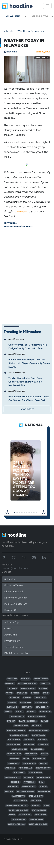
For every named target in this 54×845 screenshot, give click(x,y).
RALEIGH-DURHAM (25, 791)
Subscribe (9, 579)
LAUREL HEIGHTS (19, 749)
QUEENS (43, 787)
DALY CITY (45, 684)
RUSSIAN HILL (44, 791)
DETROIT (31, 712)
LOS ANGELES (37, 749)
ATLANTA (43, 688)
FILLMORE (36, 726)
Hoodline (12, 52)
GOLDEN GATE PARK (19, 735)
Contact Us (10, 610)
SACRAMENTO (18, 796)
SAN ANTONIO (20, 801)
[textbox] (40, 16)
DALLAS (8, 712)
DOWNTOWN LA (17, 716)
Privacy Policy (12, 641)
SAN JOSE (25, 679)
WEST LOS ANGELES (38, 824)
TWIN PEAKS (40, 815)
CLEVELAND (12, 707)
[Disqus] (27, 275)
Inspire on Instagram (15, 604)
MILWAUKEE (13, 763)
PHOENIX (15, 782)
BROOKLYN (14, 698)
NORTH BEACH (35, 773)
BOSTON (35, 693)
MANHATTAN (31, 754)
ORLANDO (28, 777)
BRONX (46, 693)
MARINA (44, 754)
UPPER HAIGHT (36, 820)
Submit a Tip (11, 622)
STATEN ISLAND (39, 810)
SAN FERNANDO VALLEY (16, 805)
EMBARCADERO (21, 726)
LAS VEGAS (43, 744)
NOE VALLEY (19, 773)
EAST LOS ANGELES (28, 721)
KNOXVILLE (29, 744)
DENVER (19, 712)
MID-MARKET (39, 759)
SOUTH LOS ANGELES (18, 810)
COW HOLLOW (42, 707)
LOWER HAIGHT (14, 754)
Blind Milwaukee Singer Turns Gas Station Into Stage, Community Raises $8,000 (29, 363)
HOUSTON (42, 740)
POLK (41, 782)
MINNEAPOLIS (29, 763)
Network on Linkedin (15, 598)
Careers (8, 629)
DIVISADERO (45, 712)
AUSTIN (9, 693)
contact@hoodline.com (15, 568)
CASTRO (27, 698)
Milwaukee (9, 31)
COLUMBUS (27, 707)
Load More (27, 409)
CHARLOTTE (40, 698)
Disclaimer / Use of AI (16, 653)
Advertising (10, 635)
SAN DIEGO (36, 801)
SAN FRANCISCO (41, 679)
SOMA (46, 805)
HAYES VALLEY (38, 735)
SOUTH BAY (12, 679)
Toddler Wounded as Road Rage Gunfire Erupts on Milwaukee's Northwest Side (25, 382)
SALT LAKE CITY (36, 796)
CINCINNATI (25, 702)
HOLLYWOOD (14, 740)
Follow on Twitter (13, 585)
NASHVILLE (10, 768)
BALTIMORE (22, 693)
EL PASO (44, 721)
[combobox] (13, 16)
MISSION (43, 763)
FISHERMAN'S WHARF (38, 730)
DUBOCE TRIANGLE (36, 716)
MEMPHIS (14, 759)
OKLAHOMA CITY (12, 777)
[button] (7, 512)
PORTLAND (13, 787)
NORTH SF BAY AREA (27, 684)
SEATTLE (36, 805)
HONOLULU (29, 740)
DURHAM (11, 721)
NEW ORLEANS (25, 768)
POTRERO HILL (29, 787)
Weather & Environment (31, 31)
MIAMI (26, 759)
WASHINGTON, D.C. (16, 824)
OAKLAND (9, 684)
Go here (22, 211)
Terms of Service (13, 647)
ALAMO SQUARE (28, 688)
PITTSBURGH (29, 782)
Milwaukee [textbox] (13, 16)
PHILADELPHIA (43, 777)
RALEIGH (9, 791)
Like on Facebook (13, 592)
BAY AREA (12, 688)
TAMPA (12, 815)
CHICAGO (12, 702)
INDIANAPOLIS (13, 744)
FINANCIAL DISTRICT (16, 730)
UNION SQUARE (19, 820)
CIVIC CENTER (41, 702)
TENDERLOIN (25, 815)
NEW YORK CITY (43, 768)
